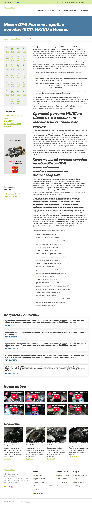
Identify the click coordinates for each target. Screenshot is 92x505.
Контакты (82, 2)
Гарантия (60, 486)
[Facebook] (9, 486)
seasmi (28, 502)
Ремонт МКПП (39, 475)
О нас (56, 2)
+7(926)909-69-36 (22, 480)
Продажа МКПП (39, 479)
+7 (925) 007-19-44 (12, 194)
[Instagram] (12, 486)
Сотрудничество (62, 482)
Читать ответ (10, 325)
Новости (84, 10)
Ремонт (51, 10)
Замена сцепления (67, 10)
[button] (56, 12)
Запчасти (37, 489)
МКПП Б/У (77, 486)
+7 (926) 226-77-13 (12, 196)
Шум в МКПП (9, 121)
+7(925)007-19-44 (9, 480)
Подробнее (7, 459)
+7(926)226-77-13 (9, 2)
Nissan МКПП (15, 39)
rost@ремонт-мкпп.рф (11, 482)
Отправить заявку (63, 475)
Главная (42, 10)
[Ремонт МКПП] (12, 8)
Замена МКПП (39, 482)
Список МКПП (38, 493)
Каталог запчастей (80, 482)
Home (6, 39)
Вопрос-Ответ (61, 479)
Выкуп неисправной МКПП (43, 486)
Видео (76, 479)
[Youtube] (5, 486)
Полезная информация (69, 2)
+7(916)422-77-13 (22, 478)
